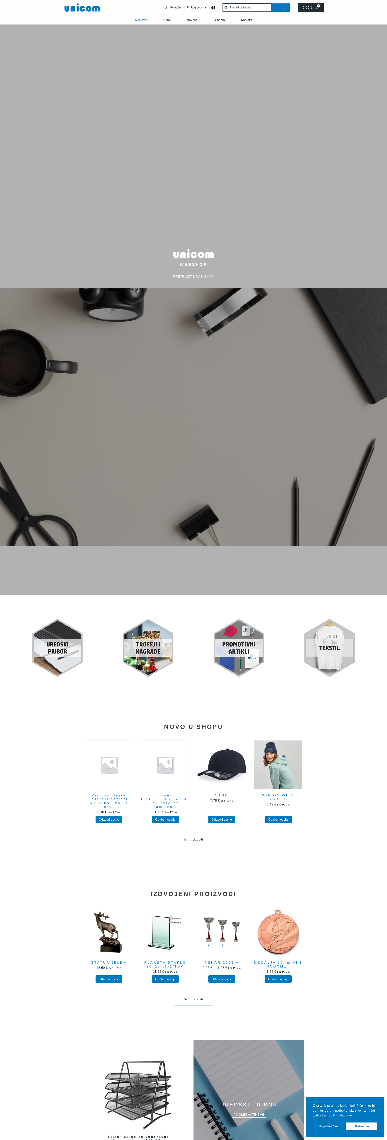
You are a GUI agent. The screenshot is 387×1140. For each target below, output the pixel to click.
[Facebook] (213, 7)
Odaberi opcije (109, 819)
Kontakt (246, 20)
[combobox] (247, 7)
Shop (167, 20)
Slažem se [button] (361, 1126)
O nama (219, 20)
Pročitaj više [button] (342, 1115)
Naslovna (141, 20)
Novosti (192, 20)
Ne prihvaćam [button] (329, 1126)
